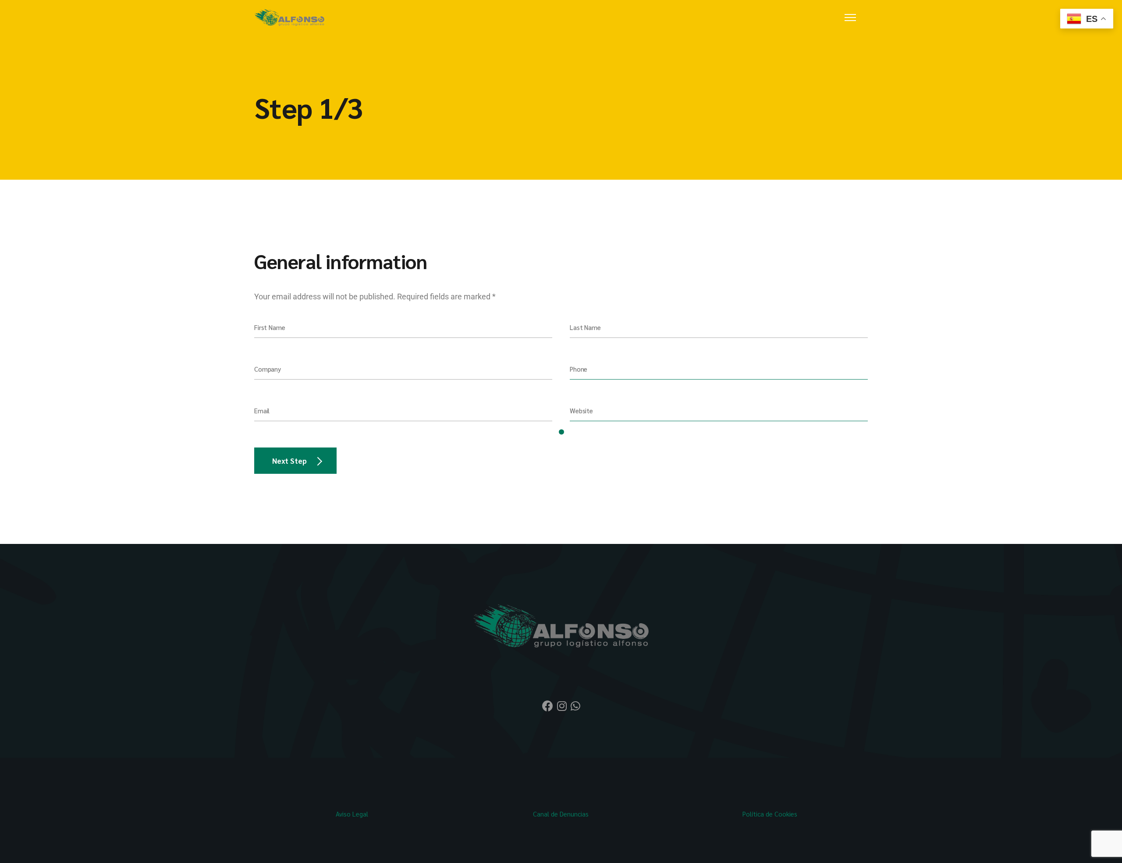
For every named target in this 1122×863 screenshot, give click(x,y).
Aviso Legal (352, 814)
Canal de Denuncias (561, 814)
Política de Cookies (769, 814)
